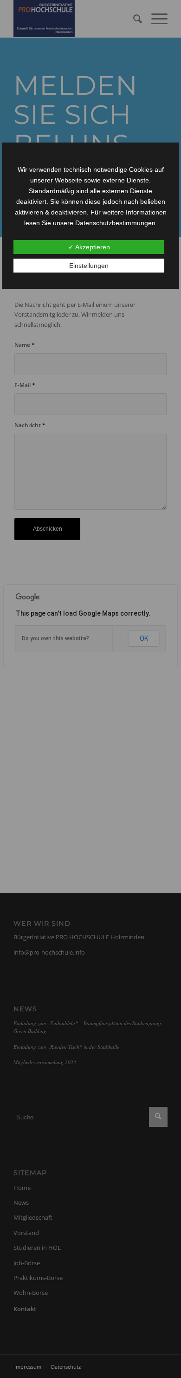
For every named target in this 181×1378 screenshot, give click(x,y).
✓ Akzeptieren (89, 247)
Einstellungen (89, 265)
